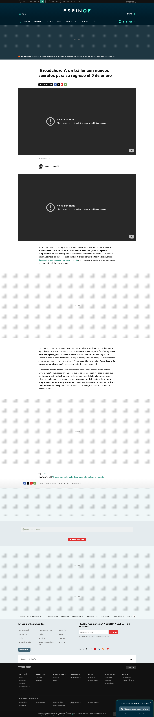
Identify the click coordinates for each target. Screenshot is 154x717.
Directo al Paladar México (76, 703)
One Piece (52, 56)
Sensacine (56, 677)
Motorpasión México (93, 702)
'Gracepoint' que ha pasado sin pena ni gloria (58, 260)
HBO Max (62, 638)
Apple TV (21, 638)
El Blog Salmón (126, 677)
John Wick (61, 56)
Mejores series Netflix (92, 616)
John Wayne (96, 56)
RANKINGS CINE (71, 22)
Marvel (69, 56)
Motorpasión (91, 677)
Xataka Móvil (22, 680)
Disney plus (62, 630)
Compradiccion (109, 683)
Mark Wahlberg (78, 56)
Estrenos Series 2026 (78, 616)
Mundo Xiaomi (23, 689)
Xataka (21, 677)
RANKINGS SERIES (88, 22)
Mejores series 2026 (37, 616)
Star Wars (87, 56)
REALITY (50, 22)
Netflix (41, 634)
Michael (44, 56)
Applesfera (22, 683)
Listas (61, 634)
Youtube (130, 21)
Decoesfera (108, 680)
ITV (44, 473)
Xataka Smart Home (24, 686)
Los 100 (115, 56)
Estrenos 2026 (65, 616)
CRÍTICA (27, 22)
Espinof (77, 10)
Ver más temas (24, 650)
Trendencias (108, 677)
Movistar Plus (23, 634)
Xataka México (23, 702)
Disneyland (106, 56)
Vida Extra (39, 680)
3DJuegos (39, 677)
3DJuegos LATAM (40, 702)
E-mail (65, 84)
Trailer (67, 483)
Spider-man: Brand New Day (46, 643)
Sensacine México (58, 702)
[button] (52, 166)
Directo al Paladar (76, 677)
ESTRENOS (38, 22)
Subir (129, 667)
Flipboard (127, 21)
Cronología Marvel (119, 616)
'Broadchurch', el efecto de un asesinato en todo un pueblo (78, 477)
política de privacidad (102, 636)
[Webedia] (24, 667)
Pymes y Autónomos (128, 680)
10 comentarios (47, 84)
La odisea (36, 56)
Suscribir (113, 632)
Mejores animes (106, 616)
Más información (77, 715)
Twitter (134, 21)
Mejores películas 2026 (52, 616)
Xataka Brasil (22, 705)
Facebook (123, 21)
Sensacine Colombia (59, 705)
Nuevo (129, 14)
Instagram (119, 21)
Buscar (131, 659)
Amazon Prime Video (45, 630)
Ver (78, 539)
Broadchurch (77, 483)
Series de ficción (51, 483)
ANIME (59, 22)
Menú (24, 14)
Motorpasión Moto (93, 680)
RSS (103, 648)
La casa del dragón (25, 642)
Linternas (62, 642)
